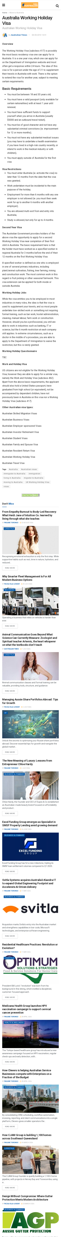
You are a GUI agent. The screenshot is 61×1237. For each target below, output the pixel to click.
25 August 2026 (27, 522)
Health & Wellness (14, 1023)
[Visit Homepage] (29, 5)
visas (6, 486)
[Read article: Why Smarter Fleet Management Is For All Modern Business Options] (30, 601)
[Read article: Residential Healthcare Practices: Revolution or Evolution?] (30, 969)
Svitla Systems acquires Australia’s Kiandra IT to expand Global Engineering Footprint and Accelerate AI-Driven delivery (29, 883)
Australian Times (19, 35)
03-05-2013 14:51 (39, 35)
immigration (34, 474)
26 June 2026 (26, 829)
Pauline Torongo (11, 522)
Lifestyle (9, 529)
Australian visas (29, 469)
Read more (11, 567)
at (6, 713)
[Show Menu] (3, 5)
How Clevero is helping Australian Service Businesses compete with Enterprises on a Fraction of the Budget (26, 1074)
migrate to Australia (33, 478)
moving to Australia (13, 482)
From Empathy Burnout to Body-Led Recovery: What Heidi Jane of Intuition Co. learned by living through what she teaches (29, 515)
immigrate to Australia (14, 474)
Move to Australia (16, 13)
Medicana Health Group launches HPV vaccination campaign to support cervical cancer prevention (26, 1009)
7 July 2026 (26, 649)
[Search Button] (57, 5)
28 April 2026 (26, 1017)
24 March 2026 (27, 1142)
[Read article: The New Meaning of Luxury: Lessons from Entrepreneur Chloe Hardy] (30, 785)
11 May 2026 (25, 891)
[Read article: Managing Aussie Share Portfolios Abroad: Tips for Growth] (30, 724)
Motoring (10, 590)
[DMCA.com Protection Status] (30, 495)
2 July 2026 (27, 707)
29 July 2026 (27, 584)
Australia (13, 469)
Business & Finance (14, 774)
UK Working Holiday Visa (37, 482)
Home (4, 13)
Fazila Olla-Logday (12, 584)
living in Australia (12, 478)
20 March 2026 (28, 1204)
